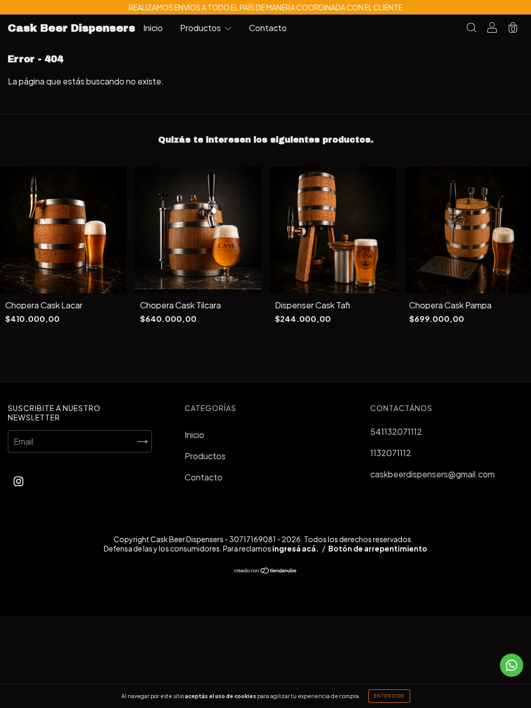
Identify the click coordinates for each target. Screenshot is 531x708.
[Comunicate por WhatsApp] (511, 665)
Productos (201, 27)
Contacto (268, 27)
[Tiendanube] (265, 570)
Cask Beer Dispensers (71, 28)
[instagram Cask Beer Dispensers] (18, 480)
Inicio (153, 27)
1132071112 (390, 452)
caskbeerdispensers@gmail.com (432, 474)
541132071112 (396, 431)
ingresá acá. (295, 548)
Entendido (389, 696)
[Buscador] (471, 28)
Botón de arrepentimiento (377, 548)
